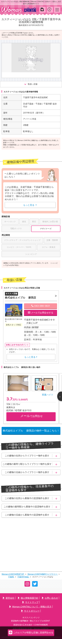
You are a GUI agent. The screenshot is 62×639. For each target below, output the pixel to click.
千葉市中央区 (23, 577)
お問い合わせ (51, 598)
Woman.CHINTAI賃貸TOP (13, 574)
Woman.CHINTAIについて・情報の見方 (32, 606)
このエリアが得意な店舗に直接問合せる (33, 632)
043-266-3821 (42, 305)
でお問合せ (31, 416)
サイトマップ (31, 602)
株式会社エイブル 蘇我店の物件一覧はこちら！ (31, 430)
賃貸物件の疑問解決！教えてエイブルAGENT (30, 621)
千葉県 (11, 577)
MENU (57, 10)
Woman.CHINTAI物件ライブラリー (43, 574)
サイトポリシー (32, 610)
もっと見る (30, 205)
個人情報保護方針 (29, 598)
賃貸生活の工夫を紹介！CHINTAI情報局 (30, 625)
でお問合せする (42, 312)
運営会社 (10, 598)
